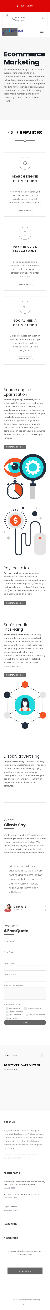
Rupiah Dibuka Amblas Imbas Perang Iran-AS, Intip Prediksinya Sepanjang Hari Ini (24, 1183)
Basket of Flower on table (22, 1065)
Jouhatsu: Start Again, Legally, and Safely (22, 1194)
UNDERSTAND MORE (15, 447)
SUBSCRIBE (25, 1271)
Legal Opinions (10, 1206)
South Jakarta (26, 6)
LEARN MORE (25, 210)
